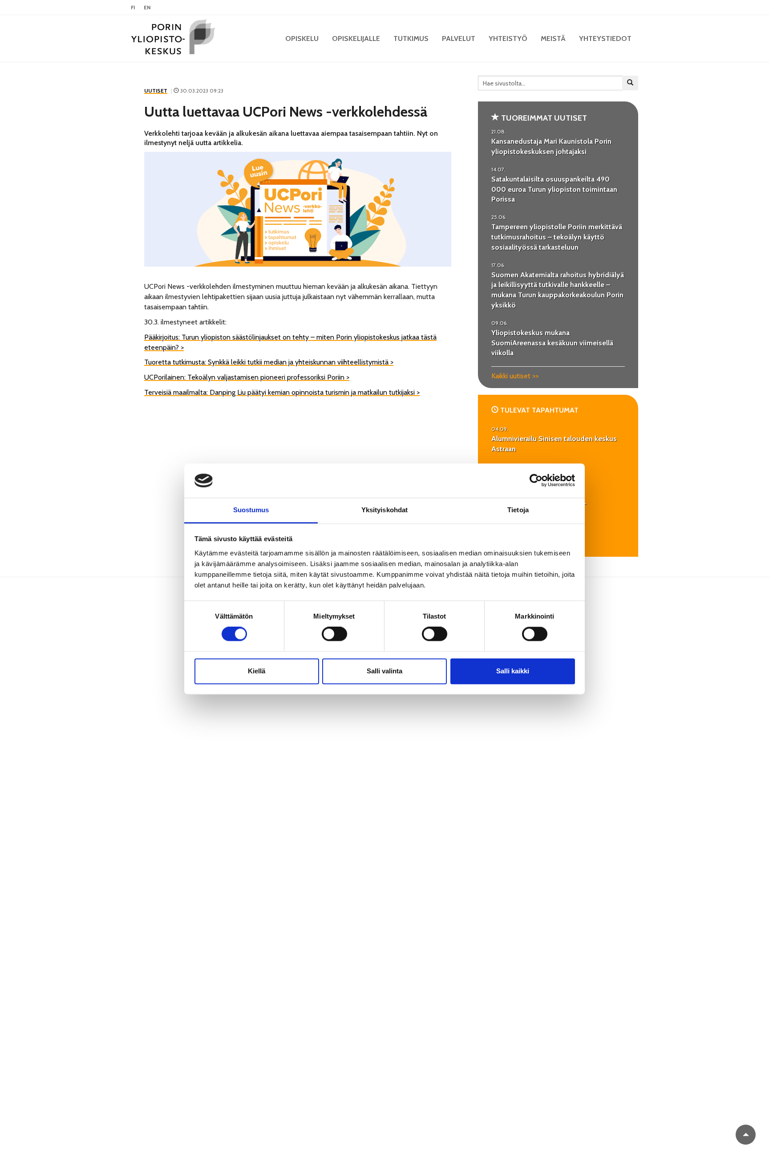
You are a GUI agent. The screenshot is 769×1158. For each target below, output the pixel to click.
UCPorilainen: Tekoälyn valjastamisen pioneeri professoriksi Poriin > (246, 377)
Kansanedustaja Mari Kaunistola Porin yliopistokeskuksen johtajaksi (551, 146)
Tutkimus (411, 38)
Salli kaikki (512, 671)
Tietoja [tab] (518, 510)
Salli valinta (384, 671)
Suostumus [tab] (251, 510)
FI (133, 7)
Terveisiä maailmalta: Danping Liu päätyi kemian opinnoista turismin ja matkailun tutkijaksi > (282, 392)
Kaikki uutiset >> (514, 376)
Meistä (553, 38)
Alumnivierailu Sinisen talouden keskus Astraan (554, 443)
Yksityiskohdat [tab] (384, 510)
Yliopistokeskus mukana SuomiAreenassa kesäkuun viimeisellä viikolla (552, 342)
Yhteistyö (508, 38)
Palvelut (458, 38)
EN (147, 7)
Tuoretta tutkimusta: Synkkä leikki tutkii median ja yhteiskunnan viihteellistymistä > (268, 362)
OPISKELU (302, 38)
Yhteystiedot (605, 38)
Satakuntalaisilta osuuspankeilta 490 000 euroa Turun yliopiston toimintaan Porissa (554, 189)
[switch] (334, 634)
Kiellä (256, 671)
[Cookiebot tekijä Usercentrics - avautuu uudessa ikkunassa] (536, 480)
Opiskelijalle (356, 38)
